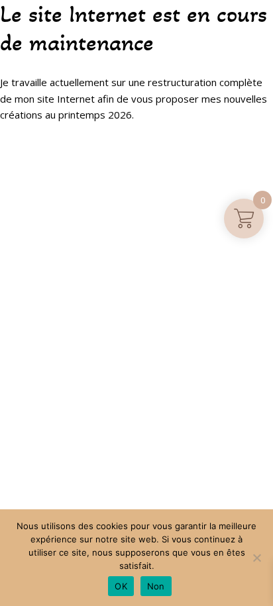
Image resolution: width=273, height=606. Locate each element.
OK (121, 586)
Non (156, 586)
